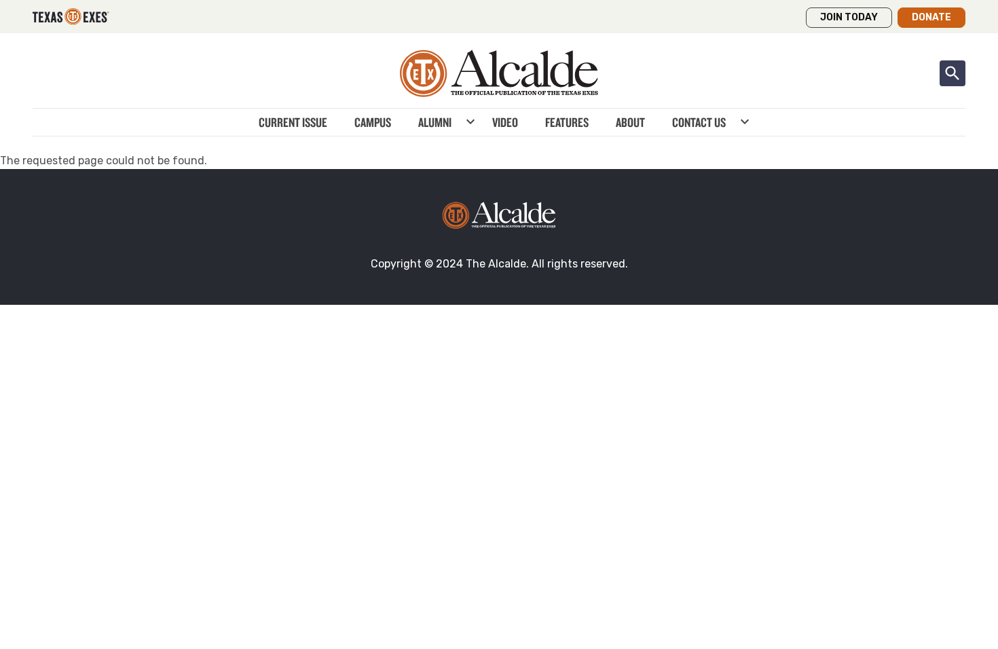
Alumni (434, 122)
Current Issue (293, 122)
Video (505, 122)
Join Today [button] (849, 17)
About (630, 122)
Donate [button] (931, 17)
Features (567, 122)
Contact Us (699, 122)
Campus (372, 122)
